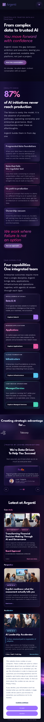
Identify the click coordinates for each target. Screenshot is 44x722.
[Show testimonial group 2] (21, 489)
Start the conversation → (15, 62)
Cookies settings (22, 702)
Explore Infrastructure (16, 375)
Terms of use (18, 719)
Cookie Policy (25, 719)
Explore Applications (15, 346)
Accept (22, 708)
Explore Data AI (13, 317)
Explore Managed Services (17, 404)
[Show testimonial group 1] (20, 489)
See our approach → (13, 246)
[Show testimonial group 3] (23, 489)
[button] (39, 4)
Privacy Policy (11, 719)
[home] (9, 4)
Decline (22, 713)
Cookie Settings (32, 719)
